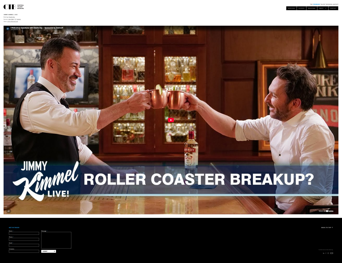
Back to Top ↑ (327, 227)
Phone (10, 237)
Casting (18, 19)
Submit (45, 251)
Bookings (311, 8)
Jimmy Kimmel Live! (12, 21)
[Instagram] (328, 253)
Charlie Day (12, 17)
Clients (301, 8)
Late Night (11, 19)
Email (10, 243)
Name (10, 231)
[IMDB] (331, 253)
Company (11, 249)
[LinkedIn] (323, 253)
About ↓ (323, 8)
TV (15, 19)
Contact (333, 8)
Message (43, 231)
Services (291, 8)
